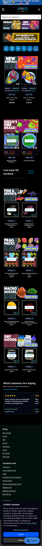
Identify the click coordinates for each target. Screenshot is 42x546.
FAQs (4, 474)
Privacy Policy (7, 481)
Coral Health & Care (9, 470)
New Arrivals (7, 433)
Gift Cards (6, 457)
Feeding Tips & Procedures (12, 477)
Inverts (5, 443)
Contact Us (6, 467)
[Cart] (39, 9)
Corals (5, 436)
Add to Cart (11, 140)
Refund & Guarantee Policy (12, 484)
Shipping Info (7, 487)
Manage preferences (21, 530)
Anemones (6, 446)
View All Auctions (31, 172)
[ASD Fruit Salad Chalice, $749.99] (12, 77)
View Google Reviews (10, 389)
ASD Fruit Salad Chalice (12, 99)
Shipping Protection (9, 491)
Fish (4, 440)
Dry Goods (6, 453)
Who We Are (7, 494)
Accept (21, 534)
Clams (5, 450)
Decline (21, 540)
